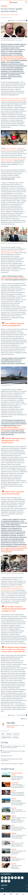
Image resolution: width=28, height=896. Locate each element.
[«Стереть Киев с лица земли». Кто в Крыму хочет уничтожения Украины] (6, 784)
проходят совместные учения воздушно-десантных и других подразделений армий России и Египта (13, 58)
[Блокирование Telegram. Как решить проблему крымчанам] (6, 851)
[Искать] (23, 894)
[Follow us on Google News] (15, 877)
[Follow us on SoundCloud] (22, 877)
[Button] (11, 21)
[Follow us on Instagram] (12, 877)
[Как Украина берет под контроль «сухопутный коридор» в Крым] (6, 774)
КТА (11, 894)
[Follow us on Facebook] (2, 877)
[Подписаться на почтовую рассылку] (9, 881)
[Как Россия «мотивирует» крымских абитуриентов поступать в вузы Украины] (6, 792)
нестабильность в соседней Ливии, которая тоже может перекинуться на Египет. (12, 588)
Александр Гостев (5, 14)
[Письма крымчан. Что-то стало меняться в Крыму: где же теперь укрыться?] (6, 827)
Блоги (12, 825)
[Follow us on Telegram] (18, 877)
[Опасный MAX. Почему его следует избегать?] (6, 859)
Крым (12, 841)
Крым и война (14, 783)
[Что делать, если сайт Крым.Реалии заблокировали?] (6, 865)
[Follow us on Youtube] (9, 877)
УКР (17, 894)
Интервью (4, 6)
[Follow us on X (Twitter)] (5, 877)
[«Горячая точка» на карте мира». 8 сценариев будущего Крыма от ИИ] (6, 843)
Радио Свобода (14, 14)
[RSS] (2, 881)
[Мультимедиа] (4, 894)
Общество (13, 790)
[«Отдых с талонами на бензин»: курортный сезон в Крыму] (6, 809)
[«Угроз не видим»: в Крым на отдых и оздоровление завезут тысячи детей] (6, 835)
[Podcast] (5, 881)
